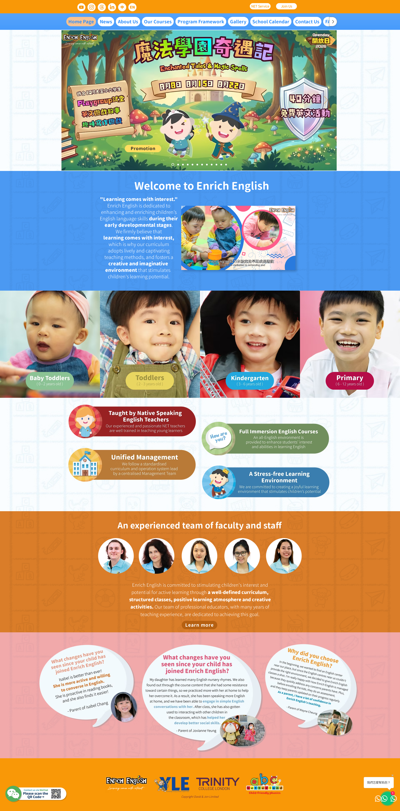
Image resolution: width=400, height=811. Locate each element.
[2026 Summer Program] (183, 164)
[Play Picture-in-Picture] (282, 264)
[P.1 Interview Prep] (192, 164)
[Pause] (186, 264)
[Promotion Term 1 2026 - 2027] (178, 164)
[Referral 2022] (188, 164)
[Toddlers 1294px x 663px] (216, 164)
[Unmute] (193, 264)
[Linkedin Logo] (112, 7)
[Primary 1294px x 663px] (226, 164)
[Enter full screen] (289, 264)
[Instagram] (92, 7)
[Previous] (72, 100)
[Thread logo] (102, 7)
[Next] (326, 100)
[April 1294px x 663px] (211, 164)
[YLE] (207, 164)
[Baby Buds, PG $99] (197, 164)
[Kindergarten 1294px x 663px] (221, 164)
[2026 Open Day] (172, 164)
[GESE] (202, 164)
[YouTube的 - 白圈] (81, 7)
